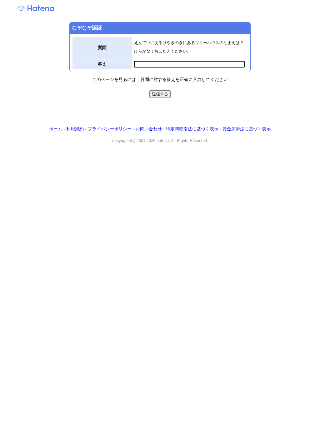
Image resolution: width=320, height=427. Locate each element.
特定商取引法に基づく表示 (192, 128)
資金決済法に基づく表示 (246, 128)
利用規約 (75, 128)
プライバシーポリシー (110, 128)
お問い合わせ (149, 128)
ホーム (55, 128)
